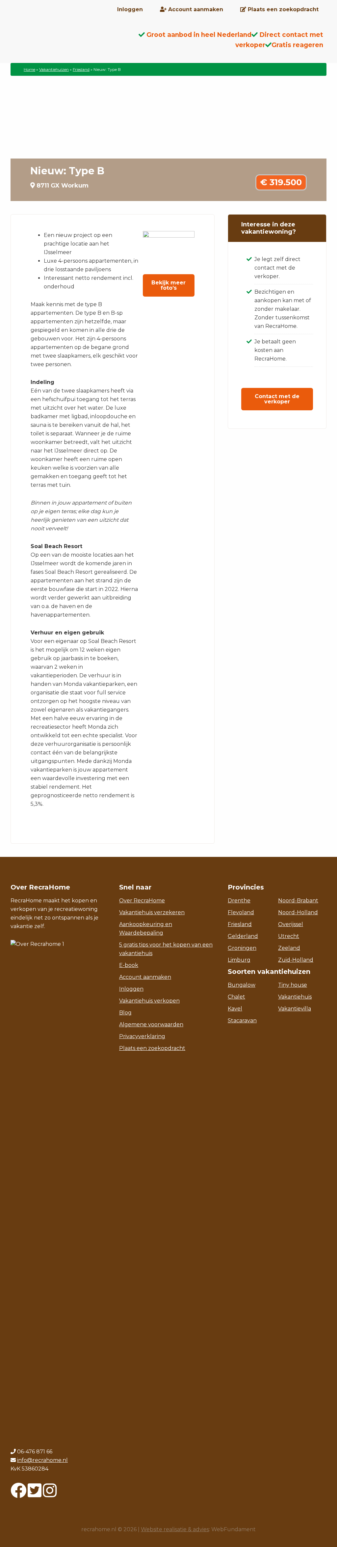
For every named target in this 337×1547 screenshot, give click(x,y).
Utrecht (288, 936)
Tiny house (292, 985)
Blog (125, 1012)
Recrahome (63, 40)
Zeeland (289, 948)
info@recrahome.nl (42, 1460)
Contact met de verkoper (277, 399)
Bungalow (241, 985)
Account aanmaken (145, 977)
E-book (128, 965)
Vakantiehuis (295, 997)
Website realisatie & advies (175, 1529)
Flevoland (241, 912)
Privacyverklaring (142, 1036)
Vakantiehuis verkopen (149, 1001)
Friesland (81, 69)
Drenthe (239, 900)
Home (29, 69)
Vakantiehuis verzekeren (152, 912)
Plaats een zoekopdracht (152, 1048)
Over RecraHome (142, 900)
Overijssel (290, 924)
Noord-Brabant (298, 900)
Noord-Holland (298, 912)
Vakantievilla (294, 1009)
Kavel (235, 1009)
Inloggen (131, 989)
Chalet (236, 997)
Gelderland (243, 936)
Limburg (239, 960)
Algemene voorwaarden (151, 1024)
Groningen (242, 948)
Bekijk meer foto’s (168, 285)
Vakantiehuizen (54, 69)
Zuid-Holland (295, 960)
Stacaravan (242, 1020)
